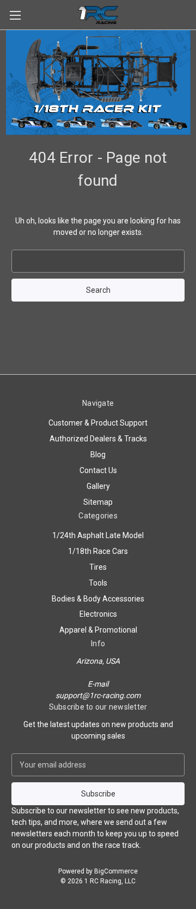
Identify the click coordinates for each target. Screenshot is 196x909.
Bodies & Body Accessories (98, 598)
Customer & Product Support (98, 422)
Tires (98, 567)
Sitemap (98, 502)
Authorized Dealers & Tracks (98, 438)
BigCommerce (116, 871)
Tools (98, 583)
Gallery (98, 486)
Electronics (98, 614)
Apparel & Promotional (98, 629)
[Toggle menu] (15, 15)
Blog (98, 454)
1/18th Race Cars (98, 551)
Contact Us (98, 470)
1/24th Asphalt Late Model (98, 535)
